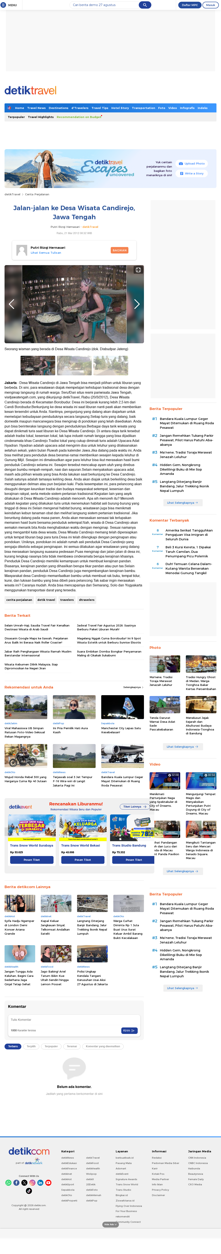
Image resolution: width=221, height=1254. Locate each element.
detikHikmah (93, 1195)
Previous (11, 304)
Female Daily (196, 1179)
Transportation (143, 108)
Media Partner (160, 1179)
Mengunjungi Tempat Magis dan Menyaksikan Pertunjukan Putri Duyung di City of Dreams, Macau (201, 803)
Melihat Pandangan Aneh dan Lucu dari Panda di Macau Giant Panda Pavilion (164, 848)
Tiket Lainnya (132, 806)
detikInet (66, 1173)
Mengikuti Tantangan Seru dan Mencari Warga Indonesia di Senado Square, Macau (201, 850)
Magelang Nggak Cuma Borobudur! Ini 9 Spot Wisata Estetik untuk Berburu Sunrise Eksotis (109, 640)
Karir (155, 1168)
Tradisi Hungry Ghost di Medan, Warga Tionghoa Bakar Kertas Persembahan (201, 683)
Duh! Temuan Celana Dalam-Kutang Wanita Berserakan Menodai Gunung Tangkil (189, 568)
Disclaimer (158, 1195)
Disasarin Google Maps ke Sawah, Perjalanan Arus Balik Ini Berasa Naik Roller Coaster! (36, 640)
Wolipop (91, 1173)
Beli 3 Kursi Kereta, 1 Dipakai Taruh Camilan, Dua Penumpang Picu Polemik (188, 551)
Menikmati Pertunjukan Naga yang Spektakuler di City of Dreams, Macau (163, 801)
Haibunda (194, 1168)
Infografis (187, 108)
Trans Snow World (127, 1184)
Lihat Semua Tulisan (46, 252)
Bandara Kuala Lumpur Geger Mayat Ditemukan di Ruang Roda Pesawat (122, 781)
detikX (90, 1179)
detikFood (92, 1163)
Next (137, 304)
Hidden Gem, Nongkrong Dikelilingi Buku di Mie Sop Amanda (181, 469)
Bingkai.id (122, 1195)
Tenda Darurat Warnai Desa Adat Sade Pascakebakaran (162, 723)
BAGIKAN (119, 250)
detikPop (91, 1200)
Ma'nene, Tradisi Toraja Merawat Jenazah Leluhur (186, 455)
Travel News (36, 108)
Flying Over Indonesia (129, 1205)
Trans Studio (123, 1189)
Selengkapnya (132, 687)
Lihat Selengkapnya (180, 502)
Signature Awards (126, 1179)
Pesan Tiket (32, 859)
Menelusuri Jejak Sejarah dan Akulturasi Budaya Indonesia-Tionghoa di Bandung (200, 725)
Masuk (210, 5)
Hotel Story (120, 108)
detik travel (46, 599)
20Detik (90, 1184)
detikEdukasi (69, 1163)
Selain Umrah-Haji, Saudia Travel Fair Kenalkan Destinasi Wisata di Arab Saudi (37, 627)
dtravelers (87, 599)
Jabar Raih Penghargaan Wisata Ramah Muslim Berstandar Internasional (38, 653)
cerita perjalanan (19, 599)
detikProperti (69, 1200)
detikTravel (12, 194)
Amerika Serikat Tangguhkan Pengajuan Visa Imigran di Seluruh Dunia (189, 534)
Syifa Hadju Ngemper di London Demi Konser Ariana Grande (19, 927)
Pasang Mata (124, 1163)
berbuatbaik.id (125, 1157)
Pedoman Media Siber (165, 1163)
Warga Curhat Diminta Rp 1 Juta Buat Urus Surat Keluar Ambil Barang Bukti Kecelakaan (127, 929)
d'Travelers (79, 108)
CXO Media (195, 1184)
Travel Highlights (41, 117)
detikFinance (69, 1168)
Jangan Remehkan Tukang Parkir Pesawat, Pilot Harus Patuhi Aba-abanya (186, 440)
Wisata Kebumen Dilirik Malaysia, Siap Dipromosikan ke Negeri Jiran (31, 666)
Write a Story (194, 173)
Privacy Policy (160, 1189)
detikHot (66, 1179)
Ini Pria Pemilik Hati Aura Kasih (70, 730)
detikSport (67, 1184)
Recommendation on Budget (79, 117)
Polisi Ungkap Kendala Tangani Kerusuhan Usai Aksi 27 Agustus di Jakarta (92, 978)
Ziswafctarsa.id (125, 1200)
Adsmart (121, 1168)
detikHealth (93, 1168)
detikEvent (122, 1173)
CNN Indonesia (197, 1157)
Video (172, 108)
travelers (67, 599)
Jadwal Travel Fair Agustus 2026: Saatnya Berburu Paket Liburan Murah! (106, 627)
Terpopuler (16, 117)
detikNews (67, 1157)
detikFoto (92, 1189)
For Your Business (126, 1211)
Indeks (203, 108)
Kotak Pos (158, 1173)
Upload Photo (195, 163)
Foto (161, 108)
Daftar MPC (190, 5)
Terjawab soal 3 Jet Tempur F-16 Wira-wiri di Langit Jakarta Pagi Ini (72, 781)
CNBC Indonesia (198, 1163)
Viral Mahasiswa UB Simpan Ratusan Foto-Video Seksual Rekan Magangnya (25, 732)
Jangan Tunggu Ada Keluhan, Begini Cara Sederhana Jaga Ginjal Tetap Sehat (19, 978)
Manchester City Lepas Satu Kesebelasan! (121, 730)
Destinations (58, 108)
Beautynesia (195, 1173)
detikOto (66, 1195)
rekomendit (123, 1216)
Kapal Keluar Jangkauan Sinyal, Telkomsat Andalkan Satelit (55, 927)
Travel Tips (100, 108)
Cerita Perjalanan (37, 194)
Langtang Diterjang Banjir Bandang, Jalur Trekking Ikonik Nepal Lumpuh (92, 927)
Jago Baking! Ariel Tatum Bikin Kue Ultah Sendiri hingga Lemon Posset (55, 978)
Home (19, 108)
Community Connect (128, 1221)
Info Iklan (157, 1184)
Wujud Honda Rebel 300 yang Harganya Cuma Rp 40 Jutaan (26, 779)
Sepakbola (67, 1189)
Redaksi (157, 1157)
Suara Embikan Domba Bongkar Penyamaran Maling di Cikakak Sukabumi (109, 653)
